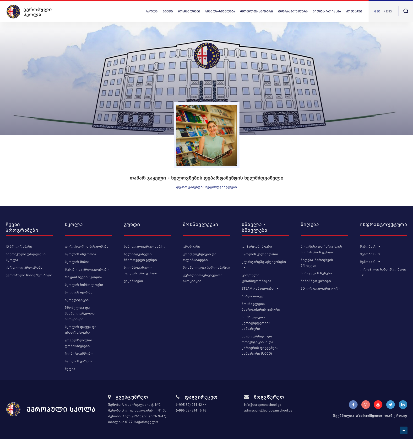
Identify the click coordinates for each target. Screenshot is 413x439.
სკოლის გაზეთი (79, 361)
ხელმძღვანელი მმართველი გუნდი (140, 257)
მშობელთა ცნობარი (256, 11)
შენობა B (368, 254)
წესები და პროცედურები (87, 269)
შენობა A (368, 246)
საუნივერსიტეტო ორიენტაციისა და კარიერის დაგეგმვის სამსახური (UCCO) (260, 345)
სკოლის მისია (77, 262)
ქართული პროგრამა (24, 267)
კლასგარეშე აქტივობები (264, 262)
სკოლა (152, 11)
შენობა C (368, 262)
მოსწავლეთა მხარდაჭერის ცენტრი (261, 307)
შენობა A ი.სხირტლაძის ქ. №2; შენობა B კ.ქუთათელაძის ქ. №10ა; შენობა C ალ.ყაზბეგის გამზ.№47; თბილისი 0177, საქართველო (138, 413)
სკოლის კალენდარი (260, 254)
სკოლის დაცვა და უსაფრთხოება (81, 330)
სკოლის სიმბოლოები (84, 284)
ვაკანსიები (133, 281)
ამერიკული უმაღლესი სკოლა (25, 257)
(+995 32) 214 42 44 (191, 404)
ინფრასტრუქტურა (293, 11)
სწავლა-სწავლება (220, 11)
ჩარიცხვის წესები (316, 273)
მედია (70, 369)
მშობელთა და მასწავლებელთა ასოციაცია (80, 313)
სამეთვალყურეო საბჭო (144, 246)
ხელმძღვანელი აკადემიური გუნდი (140, 270)
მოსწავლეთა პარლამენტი (206, 267)
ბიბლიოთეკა (253, 296)
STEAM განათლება (258, 288)
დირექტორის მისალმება (87, 246)
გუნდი (168, 11)
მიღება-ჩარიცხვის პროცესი (317, 263)
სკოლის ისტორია (80, 254)
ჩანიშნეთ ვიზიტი (316, 281)
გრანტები (191, 246)
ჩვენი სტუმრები (78, 353)
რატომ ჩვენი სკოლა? (84, 277)
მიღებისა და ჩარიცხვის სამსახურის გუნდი (321, 249)
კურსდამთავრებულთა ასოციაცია (203, 278)
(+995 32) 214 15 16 (191, 410)
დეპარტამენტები (257, 246)
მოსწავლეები (189, 11)
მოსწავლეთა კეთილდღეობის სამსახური (256, 323)
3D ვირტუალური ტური (320, 288)
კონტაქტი (354, 11)
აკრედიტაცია (77, 300)
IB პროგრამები (19, 246)
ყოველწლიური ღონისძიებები (78, 343)
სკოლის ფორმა (78, 292)
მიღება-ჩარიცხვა (327, 11)
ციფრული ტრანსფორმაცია (256, 278)
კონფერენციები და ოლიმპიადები (200, 257)
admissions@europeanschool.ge (268, 410)
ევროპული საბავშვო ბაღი (29, 275)
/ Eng (388, 11)
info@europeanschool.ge (262, 404)
